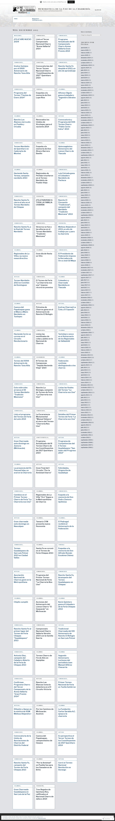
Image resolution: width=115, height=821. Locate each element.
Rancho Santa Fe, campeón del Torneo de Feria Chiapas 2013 (22, 766)
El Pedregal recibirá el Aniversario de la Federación (66, 525)
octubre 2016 (86, 302)
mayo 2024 (86, 75)
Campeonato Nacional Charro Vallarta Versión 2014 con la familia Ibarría (44, 633)
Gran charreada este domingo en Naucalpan (21, 523)
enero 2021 (85, 175)
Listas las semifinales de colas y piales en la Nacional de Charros (44, 339)
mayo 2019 (85, 225)
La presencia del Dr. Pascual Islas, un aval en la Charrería (23, 470)
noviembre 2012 (87, 417)
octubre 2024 (86, 62)
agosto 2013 (86, 395)
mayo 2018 (85, 255)
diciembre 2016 (86, 297)
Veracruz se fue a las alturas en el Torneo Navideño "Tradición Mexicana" (44, 231)
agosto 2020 (86, 187)
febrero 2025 (86, 52)
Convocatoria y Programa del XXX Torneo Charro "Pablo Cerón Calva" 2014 (66, 124)
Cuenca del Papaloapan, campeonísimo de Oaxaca (44, 739)
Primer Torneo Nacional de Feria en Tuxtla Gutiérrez (67, 684)
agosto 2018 (86, 247)
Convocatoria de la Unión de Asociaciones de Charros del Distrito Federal (22, 740)
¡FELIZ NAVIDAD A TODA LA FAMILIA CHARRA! (44, 202)
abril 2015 (85, 345)
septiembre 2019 (87, 215)
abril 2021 (85, 167)
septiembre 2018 (87, 245)
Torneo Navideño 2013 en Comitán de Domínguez (21, 282)
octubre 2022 (86, 122)
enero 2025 (85, 55)
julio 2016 (85, 310)
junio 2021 (85, 162)
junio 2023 (85, 102)
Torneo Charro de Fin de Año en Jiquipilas (44, 657)
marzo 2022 (86, 140)
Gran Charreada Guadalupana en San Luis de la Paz (22, 791)
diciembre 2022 (87, 117)
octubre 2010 (86, 437)
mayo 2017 (85, 285)
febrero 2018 (86, 262)
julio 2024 (85, 70)
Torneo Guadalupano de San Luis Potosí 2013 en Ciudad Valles (21, 553)
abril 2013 (85, 405)
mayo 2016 (86, 315)
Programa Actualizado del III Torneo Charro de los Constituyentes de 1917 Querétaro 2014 (44, 447)
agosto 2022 (86, 127)
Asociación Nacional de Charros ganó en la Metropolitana (22, 578)
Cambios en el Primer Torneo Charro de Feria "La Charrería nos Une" (22, 498)
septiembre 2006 (87, 447)
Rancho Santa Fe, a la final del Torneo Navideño (22, 229)
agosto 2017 (86, 277)
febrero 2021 (86, 172)
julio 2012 (85, 427)
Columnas (17, 116)
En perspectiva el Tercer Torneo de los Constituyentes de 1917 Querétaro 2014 (66, 740)
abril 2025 (85, 47)
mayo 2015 (86, 342)
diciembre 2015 (87, 327)
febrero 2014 (86, 380)
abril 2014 (85, 375)
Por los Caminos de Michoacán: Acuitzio (45, 711)
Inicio (15, 18)
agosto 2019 (86, 217)
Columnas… (62, 89)
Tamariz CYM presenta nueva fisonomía (43, 523)
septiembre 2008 (87, 442)
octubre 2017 (86, 272)
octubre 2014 (86, 360)
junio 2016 (85, 312)
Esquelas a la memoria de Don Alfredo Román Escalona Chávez (65, 551)
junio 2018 (85, 252)
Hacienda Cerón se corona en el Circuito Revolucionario (22, 337)
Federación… (40, 196)
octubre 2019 (86, 212)
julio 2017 (85, 280)
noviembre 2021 (87, 150)
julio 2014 (85, 367)
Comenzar (71, 1)
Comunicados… (41, 35)
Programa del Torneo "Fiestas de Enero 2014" (22, 95)
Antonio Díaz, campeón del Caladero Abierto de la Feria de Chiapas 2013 (22, 660)
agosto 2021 (86, 157)
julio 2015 (85, 337)
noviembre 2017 (87, 270)
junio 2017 (85, 282)
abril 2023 (85, 107)
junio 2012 (85, 430)
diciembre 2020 (87, 177)
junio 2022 (85, 132)
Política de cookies (42, 818)
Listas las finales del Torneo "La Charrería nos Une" (67, 389)
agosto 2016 (86, 307)
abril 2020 (85, 197)
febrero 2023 (86, 112)
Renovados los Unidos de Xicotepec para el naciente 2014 (44, 123)
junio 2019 (85, 222)
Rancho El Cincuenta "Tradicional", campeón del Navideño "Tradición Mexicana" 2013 (65, 207)
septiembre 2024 (87, 65)
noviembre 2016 (87, 300)
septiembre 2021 (87, 155)
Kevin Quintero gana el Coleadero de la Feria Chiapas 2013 (66, 605)
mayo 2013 (86, 402)
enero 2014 (86, 382)
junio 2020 (85, 192)
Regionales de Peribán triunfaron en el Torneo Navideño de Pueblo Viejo (44, 178)
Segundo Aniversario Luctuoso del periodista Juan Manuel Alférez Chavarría (65, 661)
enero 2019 (85, 235)
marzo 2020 (86, 200)
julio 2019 (85, 220)
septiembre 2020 (87, 185)
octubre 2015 (86, 330)
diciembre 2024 (87, 57)
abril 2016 (85, 317)
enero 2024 (86, 85)
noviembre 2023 (87, 90)
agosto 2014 (86, 365)
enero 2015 (85, 352)
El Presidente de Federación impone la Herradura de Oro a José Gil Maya (67, 257)
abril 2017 (85, 287)
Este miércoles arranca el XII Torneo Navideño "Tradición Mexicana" (21, 392)
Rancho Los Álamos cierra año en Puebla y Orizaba (22, 123)
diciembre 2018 (87, 237)
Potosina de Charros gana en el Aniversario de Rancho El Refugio (44, 310)
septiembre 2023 (87, 95)
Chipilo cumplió (21, 602)
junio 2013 (85, 400)
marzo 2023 (86, 110)
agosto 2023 (86, 97)
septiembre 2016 (87, 305)
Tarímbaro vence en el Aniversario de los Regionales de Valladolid (66, 337)
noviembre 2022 (87, 120)
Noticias (61, 116)
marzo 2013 (86, 407)
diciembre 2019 (87, 207)
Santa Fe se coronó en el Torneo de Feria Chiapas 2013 (44, 550)
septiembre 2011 (87, 435)
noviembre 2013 (87, 387)
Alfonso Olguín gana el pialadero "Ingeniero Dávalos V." (67, 96)
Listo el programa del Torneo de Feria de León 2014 (22, 416)
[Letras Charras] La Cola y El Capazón (67, 308)
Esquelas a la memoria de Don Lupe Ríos (43, 95)
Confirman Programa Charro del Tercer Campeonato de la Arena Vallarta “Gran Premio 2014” (22, 689)
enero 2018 (85, 265)
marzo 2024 (86, 80)
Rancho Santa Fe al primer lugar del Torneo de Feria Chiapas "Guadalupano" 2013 (22, 635)
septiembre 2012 (87, 422)
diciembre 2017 (87, 267)
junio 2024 (85, 72)
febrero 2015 (86, 350)
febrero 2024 (86, 82)
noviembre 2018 (87, 240)
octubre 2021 (86, 152)
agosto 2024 (86, 67)
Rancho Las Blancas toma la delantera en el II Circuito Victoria (43, 685)
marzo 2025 (86, 50)
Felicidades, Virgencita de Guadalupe (64, 470)
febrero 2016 (86, 322)
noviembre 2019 (87, 210)
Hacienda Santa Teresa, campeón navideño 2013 (21, 175)
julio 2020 (85, 190)
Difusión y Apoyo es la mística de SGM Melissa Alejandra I (23, 711)
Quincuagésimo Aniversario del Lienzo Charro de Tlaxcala (66, 150)
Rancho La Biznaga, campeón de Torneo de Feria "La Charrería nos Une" (44, 392)
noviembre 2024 (87, 60)
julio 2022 (85, 130)
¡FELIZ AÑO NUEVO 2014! (22, 40)
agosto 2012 (86, 425)
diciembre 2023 (87, 87)
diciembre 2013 (87, 385)
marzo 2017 (86, 290)
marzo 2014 (86, 377)
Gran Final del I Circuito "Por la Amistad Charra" (43, 470)
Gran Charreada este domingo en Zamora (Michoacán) (21, 444)
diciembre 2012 (87, 415)
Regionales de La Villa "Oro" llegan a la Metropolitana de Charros (44, 498)
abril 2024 (85, 77)
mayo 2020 (85, 195)
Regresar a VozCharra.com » (37, 19)
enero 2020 (86, 205)
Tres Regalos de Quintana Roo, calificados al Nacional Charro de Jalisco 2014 (45, 794)
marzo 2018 (86, 260)
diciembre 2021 (87, 147)
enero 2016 (86, 325)
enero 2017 (85, 295)
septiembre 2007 (87, 445)
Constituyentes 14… (42, 437)
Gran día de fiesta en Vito (44, 254)
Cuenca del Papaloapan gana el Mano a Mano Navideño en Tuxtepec (22, 312)
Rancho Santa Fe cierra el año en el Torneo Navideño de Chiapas (22, 203)
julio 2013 (85, 397)
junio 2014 (85, 370)
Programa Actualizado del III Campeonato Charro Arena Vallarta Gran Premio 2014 (66, 45)
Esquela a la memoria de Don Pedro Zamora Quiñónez (65, 498)
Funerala (61, 544)
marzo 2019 (86, 230)
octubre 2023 (86, 92)
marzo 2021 (86, 170)
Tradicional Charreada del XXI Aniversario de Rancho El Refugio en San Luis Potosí (66, 633)
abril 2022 (85, 137)
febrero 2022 (86, 142)
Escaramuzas (40, 357)
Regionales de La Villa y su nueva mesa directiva (21, 255)
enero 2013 (86, 412)
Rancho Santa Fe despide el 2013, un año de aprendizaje (67, 68)
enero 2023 (86, 115)
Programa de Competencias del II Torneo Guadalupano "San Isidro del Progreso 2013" (67, 447)
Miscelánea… (18, 35)
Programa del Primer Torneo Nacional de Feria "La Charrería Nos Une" (44, 580)
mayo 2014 (86, 372)
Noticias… (62, 303)
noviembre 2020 (87, 180)
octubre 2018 (86, 242)
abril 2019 (85, 227)
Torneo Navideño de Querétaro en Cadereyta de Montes (21, 150)
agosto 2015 (86, 335)
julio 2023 (85, 100)
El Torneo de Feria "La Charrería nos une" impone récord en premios (44, 284)
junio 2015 (85, 340)
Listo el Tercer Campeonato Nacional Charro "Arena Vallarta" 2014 (43, 44)
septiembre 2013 (87, 392)
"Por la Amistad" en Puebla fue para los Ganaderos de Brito (44, 766)
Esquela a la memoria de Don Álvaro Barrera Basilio (43, 150)
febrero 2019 (86, 232)
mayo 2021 (85, 165)
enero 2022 (86, 145)
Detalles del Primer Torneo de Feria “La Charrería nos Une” (67, 416)
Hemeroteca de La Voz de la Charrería (64, 9)
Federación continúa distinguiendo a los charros (67, 364)
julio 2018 (85, 250)
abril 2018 (85, 257)
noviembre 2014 (87, 357)
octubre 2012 (86, 420)
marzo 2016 (86, 320)
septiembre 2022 (87, 125)
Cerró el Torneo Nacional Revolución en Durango (65, 766)
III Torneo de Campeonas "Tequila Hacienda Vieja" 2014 (44, 364)
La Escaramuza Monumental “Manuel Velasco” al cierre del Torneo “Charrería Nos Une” (45, 420)
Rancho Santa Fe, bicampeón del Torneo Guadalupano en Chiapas (66, 580)
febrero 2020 (86, 202)
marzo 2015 (86, 347)
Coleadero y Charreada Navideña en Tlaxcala (64, 284)
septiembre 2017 (87, 275)
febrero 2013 (86, 410)
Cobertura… (40, 62)
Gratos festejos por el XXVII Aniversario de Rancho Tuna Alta (22, 69)
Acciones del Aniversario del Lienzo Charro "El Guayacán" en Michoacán (44, 606)
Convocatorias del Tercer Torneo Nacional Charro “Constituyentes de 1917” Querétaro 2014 (45, 72)
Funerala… (39, 89)
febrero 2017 (86, 292)
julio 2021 (85, 160)
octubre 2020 (86, 182)
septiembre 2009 (87, 440)
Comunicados (18, 142)
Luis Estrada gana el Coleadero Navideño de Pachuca (66, 176)
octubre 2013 (86, 390)
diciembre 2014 (87, 355)
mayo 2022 (85, 135)
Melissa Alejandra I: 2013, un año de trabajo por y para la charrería (67, 230)
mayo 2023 (85, 105)
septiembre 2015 (87, 332)
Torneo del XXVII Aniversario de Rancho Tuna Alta (22, 363)
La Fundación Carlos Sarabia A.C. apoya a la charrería (66, 712)
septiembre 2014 (87, 362)
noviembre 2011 (86, 432)
